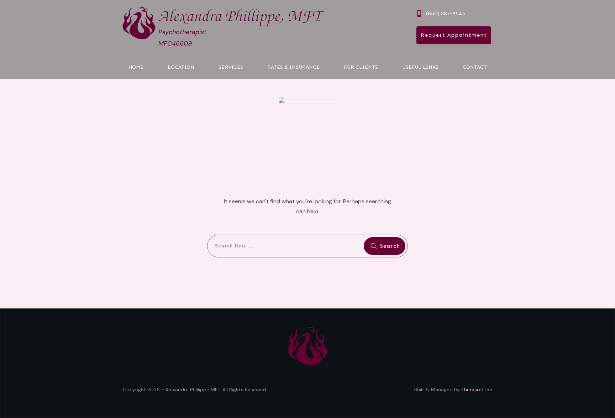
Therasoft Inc (476, 389)
